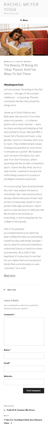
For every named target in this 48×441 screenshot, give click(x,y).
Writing (11, 290)
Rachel (28, 62)
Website (8, 376)
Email (7, 363)
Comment (9, 314)
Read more (9, 275)
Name (7, 350)
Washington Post (14, 84)
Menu (25, 20)
